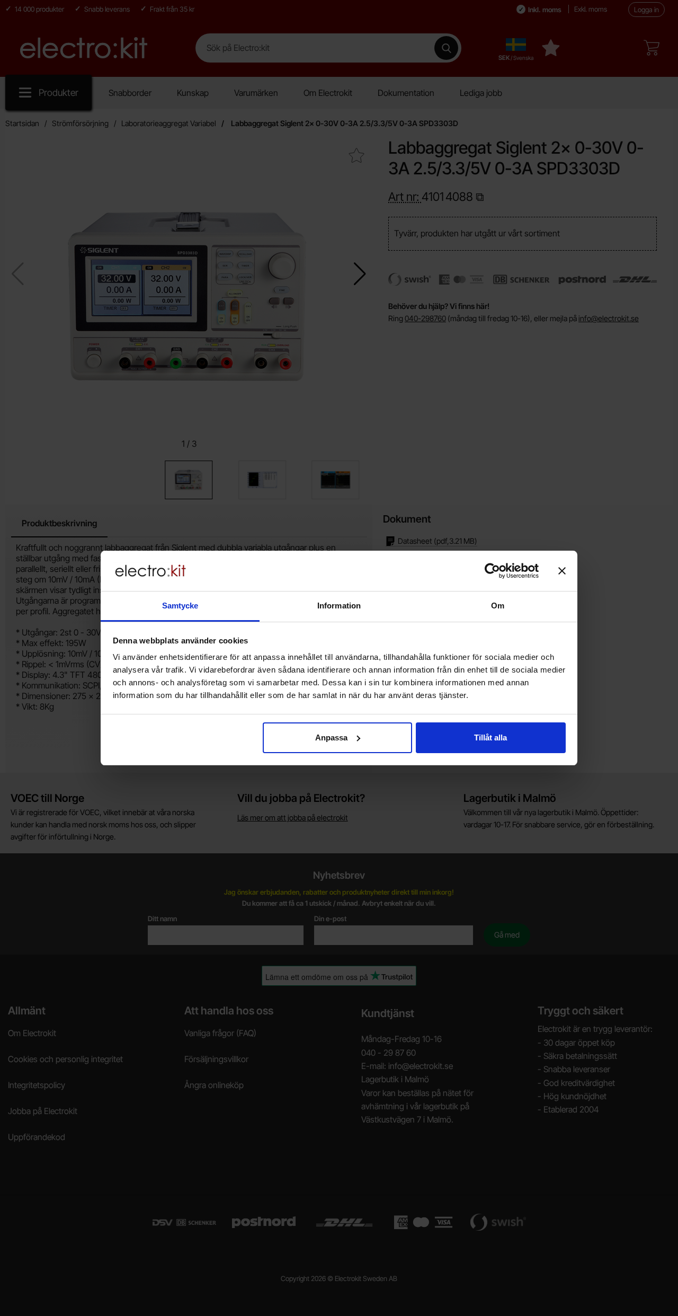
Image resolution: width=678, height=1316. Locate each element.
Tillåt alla (490, 737)
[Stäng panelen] (562, 571)
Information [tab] (339, 605)
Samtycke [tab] (180, 605)
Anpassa (331, 737)
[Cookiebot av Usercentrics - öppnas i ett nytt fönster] (492, 571)
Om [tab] (497, 605)
